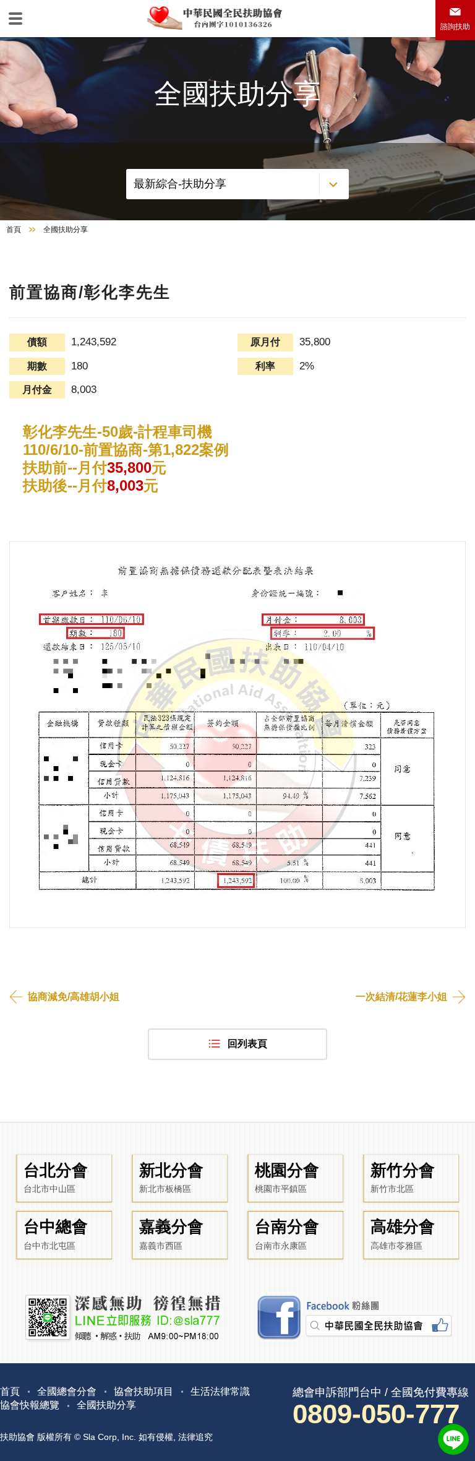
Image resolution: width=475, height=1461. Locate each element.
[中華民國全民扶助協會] (214, 17)
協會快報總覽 (29, 1405)
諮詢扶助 (455, 26)
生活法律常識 (220, 1391)
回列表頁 (247, 1043)
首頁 (13, 229)
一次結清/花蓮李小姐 (401, 996)
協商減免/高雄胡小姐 (73, 996)
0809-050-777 (376, 1414)
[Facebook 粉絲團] (353, 1318)
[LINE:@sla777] (122, 1318)
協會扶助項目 (143, 1391)
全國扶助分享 (106, 1405)
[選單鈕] (15, 18)
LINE (453, 1439)
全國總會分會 (66, 1391)
